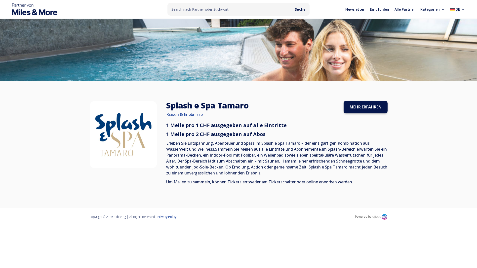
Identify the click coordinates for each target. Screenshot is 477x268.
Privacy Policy (167, 217)
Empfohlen (379, 10)
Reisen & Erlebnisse (184, 114)
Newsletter (354, 10)
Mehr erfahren (366, 107)
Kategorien (430, 10)
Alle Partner (405, 10)
